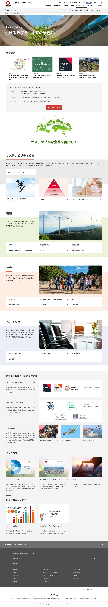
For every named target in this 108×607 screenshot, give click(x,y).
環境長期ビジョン (45, 245)
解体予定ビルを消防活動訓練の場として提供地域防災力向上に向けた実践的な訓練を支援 (33, 92)
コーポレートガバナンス (15, 354)
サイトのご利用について (17, 598)
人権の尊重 (75, 305)
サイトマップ (46, 582)
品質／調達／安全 (14, 305)
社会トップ (12, 299)
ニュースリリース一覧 (54, 107)
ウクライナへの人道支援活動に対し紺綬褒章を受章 (35, 101)
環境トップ (12, 245)
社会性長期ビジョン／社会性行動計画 (51, 299)
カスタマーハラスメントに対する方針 (88, 598)
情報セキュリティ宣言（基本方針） (30, 598)
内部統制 (11, 359)
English (94, 2)
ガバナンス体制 (76, 354)
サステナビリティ (10, 10)
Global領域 (76, 578)
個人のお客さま (47, 6)
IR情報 (14, 572)
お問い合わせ (82, 2)
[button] (7, 68)
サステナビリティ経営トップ (16, 172)
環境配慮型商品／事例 (78, 250)
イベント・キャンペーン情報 (50, 572)
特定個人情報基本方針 (52, 598)
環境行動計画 (75, 245)
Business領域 (76, 572)
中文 (98, 2)
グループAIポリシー (75, 598)
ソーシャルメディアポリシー (64, 598)
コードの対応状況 (45, 354)
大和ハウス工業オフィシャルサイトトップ (23, 554)
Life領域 (75, 575)
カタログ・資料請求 (73, 2)
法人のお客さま (58, 6)
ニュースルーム (91, 6)
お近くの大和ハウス (63, 2)
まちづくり (43, 305)
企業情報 (15, 569)
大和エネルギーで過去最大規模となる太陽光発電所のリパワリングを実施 (42, 97)
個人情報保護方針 (43, 598)
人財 (73, 299)
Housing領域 (76, 569)
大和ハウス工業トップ (9, 13)
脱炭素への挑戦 (20, 250)
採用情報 (15, 582)
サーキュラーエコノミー (47, 250)
